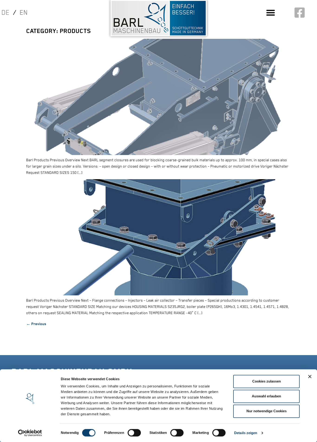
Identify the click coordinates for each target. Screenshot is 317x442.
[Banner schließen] (309, 376)
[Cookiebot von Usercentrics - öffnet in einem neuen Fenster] (30, 432)
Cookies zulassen (266, 381)
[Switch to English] (21, 12)
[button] (271, 13)
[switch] (134, 432)
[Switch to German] (8, 12)
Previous (36, 324)
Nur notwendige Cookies (266, 411)
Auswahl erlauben (266, 396)
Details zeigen (245, 433)
